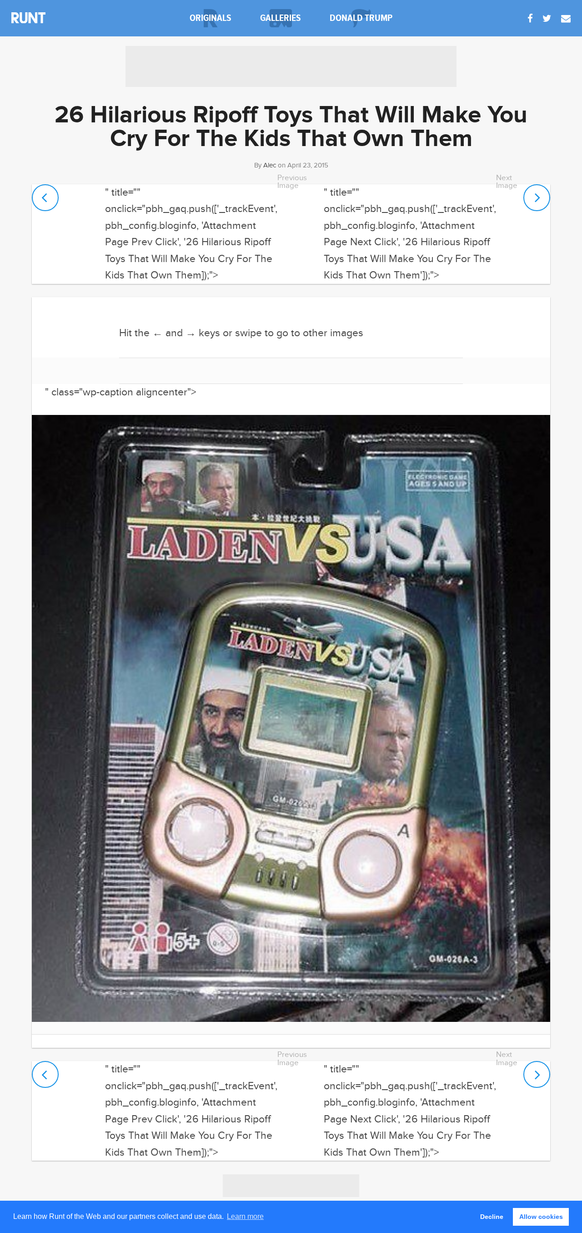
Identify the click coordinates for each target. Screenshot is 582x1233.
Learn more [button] (245, 1216)
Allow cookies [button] (541, 1216)
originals (210, 18)
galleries (280, 18)
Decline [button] (491, 1216)
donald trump (361, 18)
